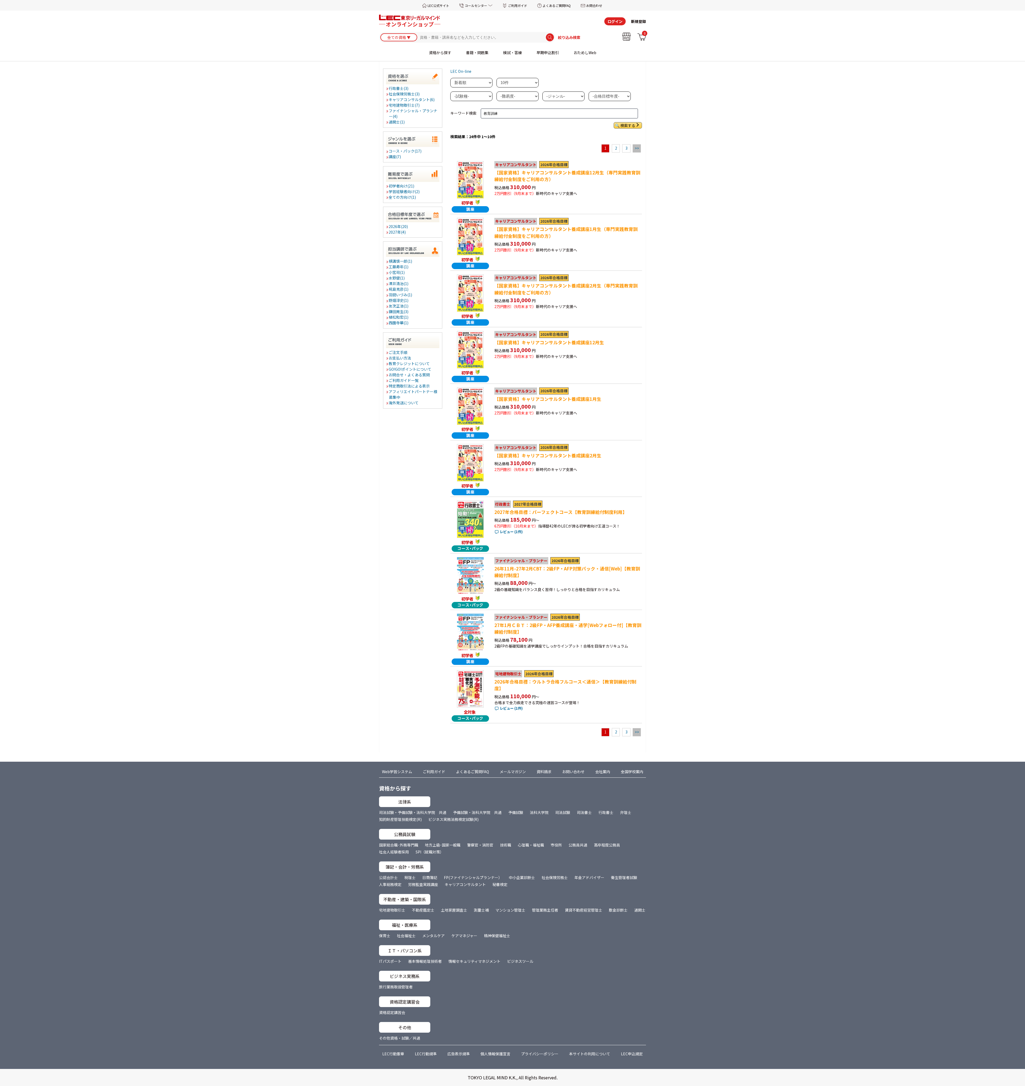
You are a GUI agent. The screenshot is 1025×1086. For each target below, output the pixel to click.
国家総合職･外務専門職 (398, 845)
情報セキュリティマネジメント (474, 961)
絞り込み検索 (569, 37)
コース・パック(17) (405, 151)
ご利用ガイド (517, 5)
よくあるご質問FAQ (557, 5)
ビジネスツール (520, 961)
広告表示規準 (458, 1053)
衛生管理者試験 (624, 877)
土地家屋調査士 (454, 910)
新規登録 (638, 21)
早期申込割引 (548, 52)
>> (637, 148)
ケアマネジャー (464, 935)
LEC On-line (460, 71)
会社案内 (602, 771)
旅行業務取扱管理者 (396, 986)
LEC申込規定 (632, 1053)
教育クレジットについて (409, 363)
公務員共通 (578, 845)
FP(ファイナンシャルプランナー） (473, 877)
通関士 (639, 910)
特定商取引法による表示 (409, 386)
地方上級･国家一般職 (442, 845)
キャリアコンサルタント (465, 884)
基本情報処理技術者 (425, 961)
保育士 (384, 935)
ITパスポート (390, 961)
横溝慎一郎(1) (400, 261)
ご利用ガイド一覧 (404, 380)
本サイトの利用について (589, 1053)
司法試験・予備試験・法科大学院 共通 (412, 812)
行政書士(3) (399, 88)
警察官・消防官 (480, 845)
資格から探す (440, 52)
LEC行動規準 (426, 1053)
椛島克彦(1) (399, 289)
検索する (627, 125)
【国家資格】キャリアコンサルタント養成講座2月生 (547, 455)
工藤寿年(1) (399, 266)
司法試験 (562, 812)
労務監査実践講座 (423, 884)
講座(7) (395, 156)
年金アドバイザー (589, 877)
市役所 (556, 845)
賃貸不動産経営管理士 (583, 910)
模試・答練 (512, 52)
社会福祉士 (406, 935)
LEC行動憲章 (393, 1053)
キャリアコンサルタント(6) (412, 99)
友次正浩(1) (399, 306)
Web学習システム (397, 771)
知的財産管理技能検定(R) (400, 819)
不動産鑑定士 (423, 910)
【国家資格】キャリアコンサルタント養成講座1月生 (547, 399)
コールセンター (476, 5)
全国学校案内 (632, 771)
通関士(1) (397, 122)
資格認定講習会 (392, 1012)
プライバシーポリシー (539, 1053)
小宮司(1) (397, 272)
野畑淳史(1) (399, 300)
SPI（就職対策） (430, 852)
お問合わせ (594, 5)
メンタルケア (433, 935)
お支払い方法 (400, 358)
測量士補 (481, 910)
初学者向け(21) (402, 186)
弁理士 (625, 812)
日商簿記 (429, 877)
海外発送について (404, 402)
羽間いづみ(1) (400, 294)
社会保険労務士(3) (404, 94)
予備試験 (515, 812)
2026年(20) (398, 226)
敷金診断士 (618, 910)
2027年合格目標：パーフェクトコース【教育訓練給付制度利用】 (560, 512)
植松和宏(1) (399, 317)
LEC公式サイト (438, 5)
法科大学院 (539, 812)
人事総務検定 (390, 884)
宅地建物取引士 (392, 910)
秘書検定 (499, 884)
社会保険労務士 (555, 877)
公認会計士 (388, 877)
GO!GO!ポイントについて (410, 369)
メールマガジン (513, 771)
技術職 (505, 845)
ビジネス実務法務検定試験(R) (453, 819)
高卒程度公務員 (607, 845)
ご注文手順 (398, 352)
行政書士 (605, 812)
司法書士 (584, 812)
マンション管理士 (510, 910)
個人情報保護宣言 (495, 1053)
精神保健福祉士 (497, 935)
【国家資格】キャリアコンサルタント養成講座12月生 (549, 342)
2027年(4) (397, 232)
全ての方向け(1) (402, 197)
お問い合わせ (573, 771)
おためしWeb (585, 52)
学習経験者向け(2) (404, 191)
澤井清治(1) (399, 283)
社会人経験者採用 (394, 852)
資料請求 (544, 771)
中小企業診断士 (522, 877)
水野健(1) (397, 278)
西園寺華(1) (399, 322)
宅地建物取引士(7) (404, 105)
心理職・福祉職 (531, 845)
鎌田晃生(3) (399, 311)
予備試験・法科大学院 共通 (477, 812)
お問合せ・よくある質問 (409, 374)
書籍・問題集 (477, 52)
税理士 (410, 877)
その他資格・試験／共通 (399, 1038)
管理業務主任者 (545, 910)
